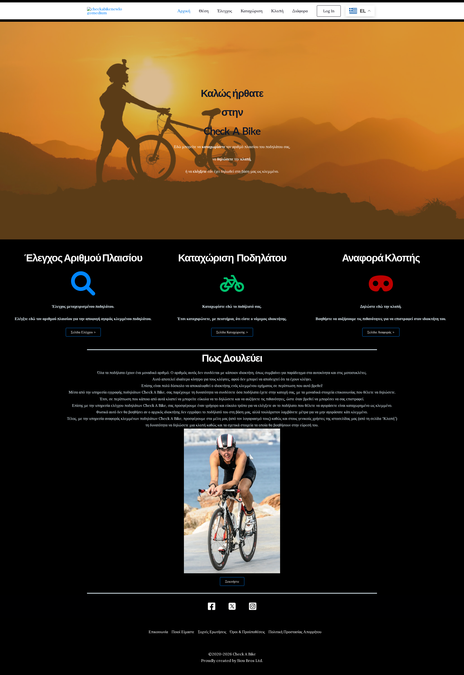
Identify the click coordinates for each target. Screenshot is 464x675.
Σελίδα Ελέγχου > (83, 332)
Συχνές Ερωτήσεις (212, 631)
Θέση (204, 11)
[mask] (381, 283)
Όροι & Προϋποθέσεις (247, 631)
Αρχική (183, 11)
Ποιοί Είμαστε (183, 631)
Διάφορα (300, 11)
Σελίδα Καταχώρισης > (232, 332)
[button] (329, 11)
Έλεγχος (224, 11)
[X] (232, 606)
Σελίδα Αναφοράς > (380, 332)
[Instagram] (252, 606)
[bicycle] (232, 283)
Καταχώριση (251, 11)
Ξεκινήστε (232, 581)
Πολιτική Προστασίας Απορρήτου (294, 631)
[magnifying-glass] (83, 283)
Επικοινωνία (158, 631)
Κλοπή (277, 11)
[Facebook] (211, 606)
